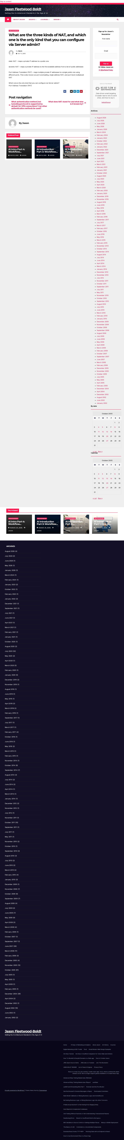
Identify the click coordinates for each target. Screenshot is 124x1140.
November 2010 (102, 295)
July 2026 (100, 121)
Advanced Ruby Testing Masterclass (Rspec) (77, 1082)
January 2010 (102, 319)
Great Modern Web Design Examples (100, 1049)
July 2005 (100, 377)
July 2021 (100, 156)
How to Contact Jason (102, 1058)
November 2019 (102, 199)
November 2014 (103, 246)
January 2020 (102, 193)
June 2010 (100, 310)
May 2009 (100, 342)
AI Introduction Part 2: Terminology (73, 152)
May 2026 (100, 126)
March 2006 (101, 362)
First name (106, 39)
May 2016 (100, 237)
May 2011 (100, 292)
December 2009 (103, 322)
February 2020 (102, 190)
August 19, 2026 (45, 527)
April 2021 (100, 161)
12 (103, 432)
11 (98, 432)
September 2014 (103, 252)
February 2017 (102, 228)
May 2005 (100, 380)
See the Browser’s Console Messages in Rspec (77, 1091)
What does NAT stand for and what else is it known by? (65, 103)
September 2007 (103, 357)
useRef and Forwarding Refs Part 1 (73, 1087)
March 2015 (101, 240)
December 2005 (102, 368)
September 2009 (103, 330)
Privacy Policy (98, 1067)
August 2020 (101, 176)
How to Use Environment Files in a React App (77, 1136)
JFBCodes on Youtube (87, 1062)
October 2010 (102, 298)
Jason (20, 51)
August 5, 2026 (102, 527)
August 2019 (101, 202)
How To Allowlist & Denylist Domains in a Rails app (78, 1058)
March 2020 (101, 188)
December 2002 (102, 394)
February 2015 (102, 243)
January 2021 (102, 170)
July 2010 (100, 307)
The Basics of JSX (69, 1127)
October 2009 (102, 327)
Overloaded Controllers (101, 1091)
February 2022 (102, 144)
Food (85, 1049)
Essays (32, 19)
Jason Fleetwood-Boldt (23, 9)
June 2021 (100, 158)
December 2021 (102, 150)
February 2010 (102, 316)
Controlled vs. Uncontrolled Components (89, 1127)
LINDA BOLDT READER (70, 1067)
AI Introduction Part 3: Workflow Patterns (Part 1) (46, 152)
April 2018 (100, 211)
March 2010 (101, 313)
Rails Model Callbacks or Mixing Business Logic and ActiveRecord (83, 1095)
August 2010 (101, 304)
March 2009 (101, 348)
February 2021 (102, 167)
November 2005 (103, 371)
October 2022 (102, 141)
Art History (105, 1045)
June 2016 (100, 234)
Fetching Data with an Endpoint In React (98, 1131)
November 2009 (103, 324)
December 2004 (103, 389)
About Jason (19, 19)
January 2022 (102, 147)
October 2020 (102, 173)
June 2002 (101, 400)
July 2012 (100, 278)
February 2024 (102, 135)
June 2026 (101, 123)
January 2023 (102, 138)
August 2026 (101, 118)
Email (106, 51)
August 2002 (101, 397)
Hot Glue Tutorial (68, 1054)
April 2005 (100, 383)
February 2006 (102, 365)
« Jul (94, 452)
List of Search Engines (85, 1067)
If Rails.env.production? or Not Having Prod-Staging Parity (80, 1104)
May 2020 (100, 182)
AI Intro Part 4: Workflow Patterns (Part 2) (17, 152)
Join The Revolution (102, 1062)
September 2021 (103, 153)
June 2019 (100, 205)
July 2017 (100, 223)
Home (65, 1045)
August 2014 (101, 255)
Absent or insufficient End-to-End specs (88, 1118)
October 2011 (101, 284)
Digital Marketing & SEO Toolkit (72, 1049)
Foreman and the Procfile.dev (95, 1087)
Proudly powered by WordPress (14, 1090)
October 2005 (102, 374)
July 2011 (100, 290)
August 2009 (101, 333)
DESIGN (57, 19)
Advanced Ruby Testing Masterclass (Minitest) (77, 1078)
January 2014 (102, 269)
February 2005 (102, 386)
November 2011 (102, 281)
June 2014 (101, 260)
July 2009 (100, 336)
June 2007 (101, 359)
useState (95, 1082)
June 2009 (101, 339)
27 (107, 441)
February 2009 (102, 351)
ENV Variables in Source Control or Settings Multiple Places (81, 1122)
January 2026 (102, 129)
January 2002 (102, 403)
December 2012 (102, 272)
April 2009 (100, 345)
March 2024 (101, 132)
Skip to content (5, 1)
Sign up (105, 63)
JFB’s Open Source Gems (71, 1062)
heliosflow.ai (106, 102)
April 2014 (100, 263)
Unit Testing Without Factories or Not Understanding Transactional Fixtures (86, 1113)
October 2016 (102, 231)
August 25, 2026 (16, 527)
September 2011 (102, 287)
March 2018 (101, 214)
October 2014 (102, 249)
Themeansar (43, 1090)
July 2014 (100, 257)
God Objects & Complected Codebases (75, 1109)
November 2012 (102, 275)
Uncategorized (13, 30)
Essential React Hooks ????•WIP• (73, 1131)
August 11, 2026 (73, 527)
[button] (117, 19)
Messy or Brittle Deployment (109, 1122)
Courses (45, 19)
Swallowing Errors (68, 1118)
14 (111, 432)
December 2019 (102, 196)
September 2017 (103, 220)
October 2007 (102, 354)
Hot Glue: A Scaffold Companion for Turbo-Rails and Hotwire (94, 1054)
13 (107, 432)
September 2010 (103, 301)
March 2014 (101, 266)
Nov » (100, 452)
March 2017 (101, 225)
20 (107, 436)
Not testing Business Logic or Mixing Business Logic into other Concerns (85, 1100)
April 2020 (100, 185)
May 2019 (100, 208)
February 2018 (102, 217)
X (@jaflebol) (104, 70)
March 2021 (101, 164)
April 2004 (101, 391)
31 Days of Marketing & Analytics (81, 1045)
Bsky (111, 70)
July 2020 (100, 179)
